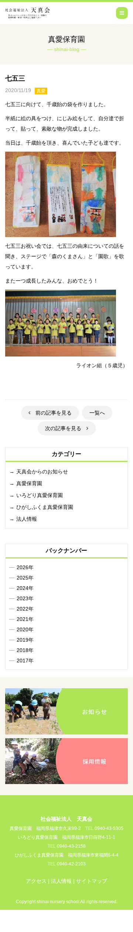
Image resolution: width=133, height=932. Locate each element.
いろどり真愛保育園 (39, 495)
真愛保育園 (29, 483)
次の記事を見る (65, 428)
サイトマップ (91, 881)
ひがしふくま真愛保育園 (44, 507)
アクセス (36, 881)
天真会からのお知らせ (42, 472)
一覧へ (97, 413)
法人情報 (26, 519)
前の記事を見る (51, 413)
